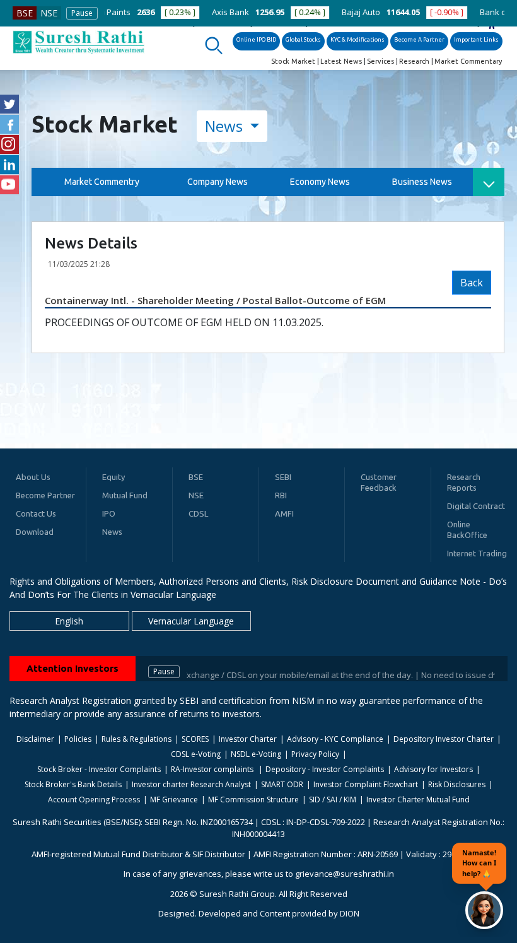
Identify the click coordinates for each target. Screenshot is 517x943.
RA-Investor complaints (213, 769)
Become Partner (45, 495)
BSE (24, 13)
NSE (48, 13)
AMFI (284, 513)
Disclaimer (35, 739)
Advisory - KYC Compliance (335, 739)
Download (35, 531)
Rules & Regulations (136, 739)
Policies (77, 739)
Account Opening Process (94, 799)
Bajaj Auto (329, 12)
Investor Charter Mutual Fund (418, 799)
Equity (113, 476)
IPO (108, 513)
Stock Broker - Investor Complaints (99, 769)
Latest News (341, 61)
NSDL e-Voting (256, 754)
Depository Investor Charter (443, 739)
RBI (281, 495)
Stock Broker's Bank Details (73, 784)
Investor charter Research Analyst (191, 784)
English (69, 621)
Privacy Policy (315, 754)
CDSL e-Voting (196, 754)
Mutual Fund (125, 495)
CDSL (198, 513)
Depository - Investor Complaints (324, 769)
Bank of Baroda (478, 12)
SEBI (283, 476)
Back (471, 283)
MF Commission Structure (253, 799)
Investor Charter (248, 739)
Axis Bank (198, 12)
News (226, 125)
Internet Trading (477, 553)
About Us (33, 476)
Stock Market (293, 61)
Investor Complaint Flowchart (365, 784)
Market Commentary (468, 61)
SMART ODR (282, 784)
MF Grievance (174, 799)
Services (380, 61)
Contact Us (36, 513)
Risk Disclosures (456, 784)
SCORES (195, 739)
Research (414, 61)
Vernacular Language (191, 621)
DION (349, 913)
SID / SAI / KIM (332, 799)
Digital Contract (476, 505)
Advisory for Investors (433, 769)
